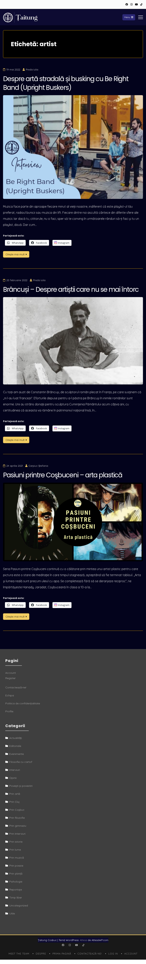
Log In (113, 953)
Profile (9, 711)
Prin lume (15, 849)
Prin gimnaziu (17, 825)
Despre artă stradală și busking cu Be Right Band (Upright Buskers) (65, 83)
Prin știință (15, 873)
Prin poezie (16, 865)
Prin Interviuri (17, 833)
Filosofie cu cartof (20, 762)
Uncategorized (18, 905)
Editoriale (15, 746)
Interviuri (14, 770)
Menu (127, 17)
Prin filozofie (17, 817)
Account (10, 673)
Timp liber (15, 897)
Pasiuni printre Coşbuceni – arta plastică (62, 475)
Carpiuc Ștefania (38, 465)
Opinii (13, 778)
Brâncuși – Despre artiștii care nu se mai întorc (71, 289)
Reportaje (15, 889)
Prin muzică (16, 857)
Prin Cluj (14, 801)
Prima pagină (61, 953)
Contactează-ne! (15, 687)
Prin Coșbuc (17, 809)
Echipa (9, 695)
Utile (12, 913)
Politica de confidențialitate (22, 703)
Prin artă (14, 794)
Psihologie (15, 881)
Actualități (15, 738)
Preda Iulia (32, 69)
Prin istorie (15, 841)
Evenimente (16, 754)
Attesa (83, 940)
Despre (41, 953)
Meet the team (19, 953)
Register (10, 678)
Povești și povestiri (21, 786)
